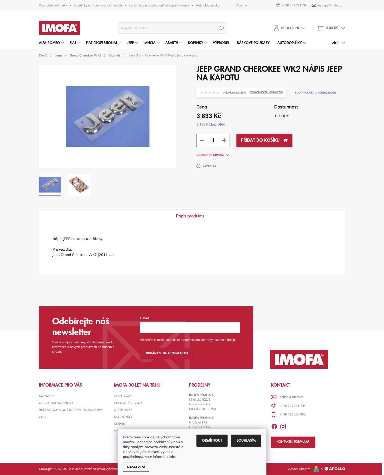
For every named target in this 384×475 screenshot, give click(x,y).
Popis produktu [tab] (190, 215)
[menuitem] (52, 43)
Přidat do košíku (260, 140)
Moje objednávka (208, 5)
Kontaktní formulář (293, 442)
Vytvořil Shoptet (299, 469)
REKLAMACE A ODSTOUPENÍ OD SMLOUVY (71, 410)
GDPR (43, 417)
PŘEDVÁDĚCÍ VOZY (128, 403)
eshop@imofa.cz (291, 397)
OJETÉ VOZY (123, 410)
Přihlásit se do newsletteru (166, 353)
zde (172, 456)
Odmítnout (212, 441)
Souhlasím (246, 441)
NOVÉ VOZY (123, 396)
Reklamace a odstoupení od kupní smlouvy (158, 5)
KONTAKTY (47, 396)
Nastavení (136, 467)
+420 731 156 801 (293, 414)
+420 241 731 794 (293, 406)
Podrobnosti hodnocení (266, 92)
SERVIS (119, 424)
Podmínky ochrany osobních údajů (98, 5)
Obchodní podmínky (53, 5)
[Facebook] (274, 425)
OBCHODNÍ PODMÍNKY (56, 403)
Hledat (221, 28)
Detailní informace (210, 154)
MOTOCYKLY (123, 417)
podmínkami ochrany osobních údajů (209, 340)
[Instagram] (283, 425)
